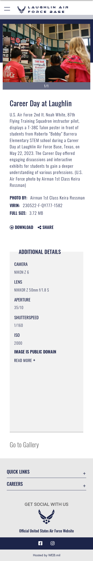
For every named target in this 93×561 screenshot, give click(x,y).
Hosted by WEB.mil (46, 555)
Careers (15, 484)
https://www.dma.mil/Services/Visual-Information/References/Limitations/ (41, 423)
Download (23, 227)
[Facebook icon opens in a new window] (40, 543)
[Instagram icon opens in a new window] (52, 543)
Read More (23, 360)
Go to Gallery (24, 444)
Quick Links (18, 471)
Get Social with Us (46, 504)
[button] (7, 9)
